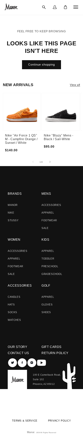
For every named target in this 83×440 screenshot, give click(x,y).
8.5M (31, 102)
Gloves (47, 304)
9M (30, 105)
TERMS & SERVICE (24, 420)
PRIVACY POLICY (59, 420)
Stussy (13, 220)
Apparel (48, 212)
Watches (14, 320)
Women (14, 239)
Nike (11, 212)
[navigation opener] (76, 7)
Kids (45, 239)
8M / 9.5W (70, 109)
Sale (45, 228)
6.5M (16, 106)
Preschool (50, 266)
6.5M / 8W (55, 110)
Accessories (51, 205)
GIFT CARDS (52, 347)
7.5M (16, 114)
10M (30, 113)
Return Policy (55, 353)
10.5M (31, 117)
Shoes (46, 312)
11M (30, 121)
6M (15, 102)
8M (15, 118)
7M (15, 110)
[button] (44, 7)
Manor (13, 205)
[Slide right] (50, 162)
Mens (46, 193)
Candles (14, 296)
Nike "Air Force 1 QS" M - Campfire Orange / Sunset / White (21, 139)
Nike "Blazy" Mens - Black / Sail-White (58, 137)
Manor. (31, 432)
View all (75, 84)
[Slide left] (33, 162)
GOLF (46, 285)
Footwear (49, 220)
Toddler (48, 258)
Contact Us (18, 353)
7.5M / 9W (70, 103)
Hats (11, 304)
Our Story (17, 347)
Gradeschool (52, 274)
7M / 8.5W (55, 116)
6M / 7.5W (55, 103)
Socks (12, 312)
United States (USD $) (39, 404)
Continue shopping (41, 64)
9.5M (31, 109)
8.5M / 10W (70, 115)
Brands (15, 193)
